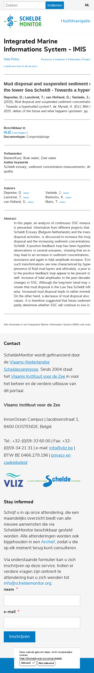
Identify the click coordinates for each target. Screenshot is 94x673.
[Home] (22, 21)
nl (87, 5)
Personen (46, 59)
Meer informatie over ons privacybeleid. (40, 658)
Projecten (87, 59)
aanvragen (20, 132)
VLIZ (7, 132)
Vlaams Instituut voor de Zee (38, 377)
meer (26, 193)
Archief (48, 542)
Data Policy (11, 59)
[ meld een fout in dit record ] (20, 66)
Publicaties (74, 59)
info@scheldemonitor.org (27, 583)
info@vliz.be (61, 448)
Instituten (60, 59)
